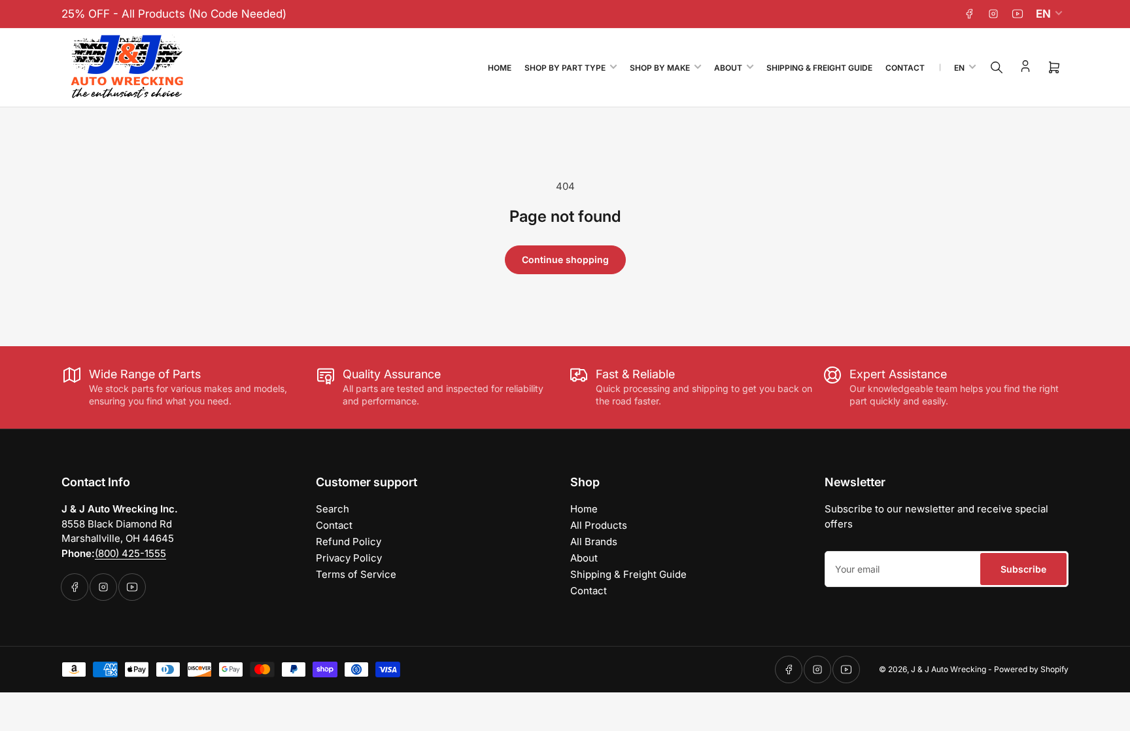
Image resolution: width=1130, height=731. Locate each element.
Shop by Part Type (565, 68)
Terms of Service (356, 574)
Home (499, 68)
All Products (598, 525)
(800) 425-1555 (130, 553)
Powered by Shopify (1031, 669)
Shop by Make (660, 68)
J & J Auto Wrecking (948, 669)
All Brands (593, 541)
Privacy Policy (349, 558)
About (728, 68)
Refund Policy (348, 541)
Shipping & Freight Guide (819, 68)
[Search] (996, 67)
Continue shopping (565, 259)
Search (332, 509)
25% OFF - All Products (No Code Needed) (173, 13)
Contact (905, 68)
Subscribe (1023, 569)
